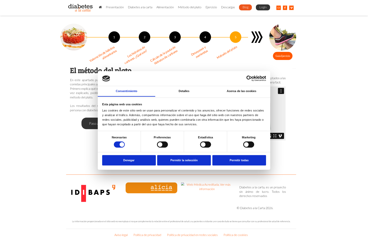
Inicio (100, 7)
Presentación (115, 7)
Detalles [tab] (184, 91)
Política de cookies (235, 235)
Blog (245, 7)
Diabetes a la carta (140, 7)
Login (263, 7)
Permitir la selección (184, 160)
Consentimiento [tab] (126, 91)
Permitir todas (239, 160)
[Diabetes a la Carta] (81, 8)
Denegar (129, 160)
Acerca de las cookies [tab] (241, 91)
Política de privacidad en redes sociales (192, 235)
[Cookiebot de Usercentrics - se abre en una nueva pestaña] (249, 78)
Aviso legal (121, 235)
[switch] (162, 144)
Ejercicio (211, 7)
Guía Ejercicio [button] (282, 55)
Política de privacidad (147, 235)
